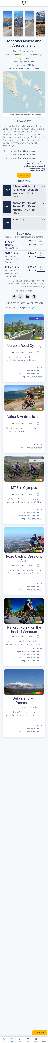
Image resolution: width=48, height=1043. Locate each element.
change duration (34, 307)
